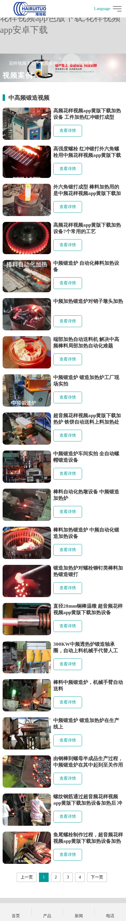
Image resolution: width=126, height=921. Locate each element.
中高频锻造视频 (77, 63)
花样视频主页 (22, 63)
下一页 (97, 877)
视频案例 (48, 63)
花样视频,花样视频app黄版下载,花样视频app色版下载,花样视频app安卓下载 (61, 18)
